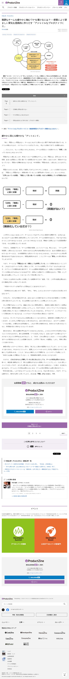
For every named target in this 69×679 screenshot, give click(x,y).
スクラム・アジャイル (7, 34)
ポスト (6, 89)
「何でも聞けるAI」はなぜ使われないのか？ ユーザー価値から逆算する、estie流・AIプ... (30, 466)
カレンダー (58, 622)
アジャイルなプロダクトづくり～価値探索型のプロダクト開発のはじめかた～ (33, 129)
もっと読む (7, 471)
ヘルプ (9, 651)
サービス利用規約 (11, 664)
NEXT (63, 433)
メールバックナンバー (35, 407)
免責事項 (9, 658)
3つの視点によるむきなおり (21, 115)
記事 (20, 622)
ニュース (5, 622)
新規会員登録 (20, 411)
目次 (34, 95)
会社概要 (9, 661)
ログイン (50, 411)
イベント (40, 622)
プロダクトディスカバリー (27, 7)
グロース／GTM (57, 7)
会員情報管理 (10, 656)
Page (6, 109)
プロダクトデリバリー (43, 7)
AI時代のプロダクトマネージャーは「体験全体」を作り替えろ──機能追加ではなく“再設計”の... (32, 469)
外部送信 (9, 669)
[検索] (3, 7)
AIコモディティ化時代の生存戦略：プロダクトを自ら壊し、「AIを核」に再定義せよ (29, 464)
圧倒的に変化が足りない (20, 109)
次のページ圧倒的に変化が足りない (34, 425)
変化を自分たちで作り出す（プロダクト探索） (26, 120)
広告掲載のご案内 (52, 615)
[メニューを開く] (2, 2)
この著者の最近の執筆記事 (19, 496)
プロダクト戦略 (12, 7)
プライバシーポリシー (12, 666)
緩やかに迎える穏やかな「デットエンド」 (25, 101)
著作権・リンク (11, 653)
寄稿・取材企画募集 (18, 615)
